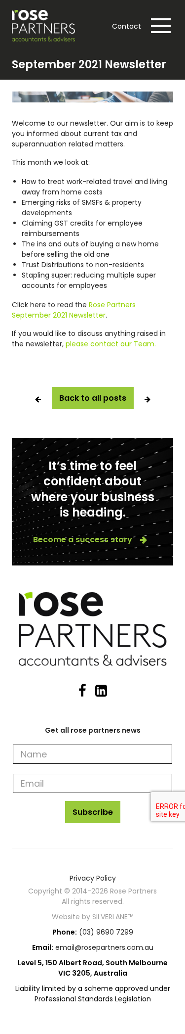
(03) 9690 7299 (106, 932)
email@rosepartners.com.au (104, 947)
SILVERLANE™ (112, 917)
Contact (126, 26)
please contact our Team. (111, 344)
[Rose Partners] (46, 26)
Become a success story (82, 540)
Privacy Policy (93, 878)
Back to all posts (92, 398)
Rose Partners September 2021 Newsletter (74, 310)
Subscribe (93, 812)
